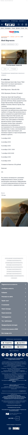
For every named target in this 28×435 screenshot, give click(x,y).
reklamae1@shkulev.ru (14, 385)
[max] (15, 354)
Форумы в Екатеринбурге (14, 273)
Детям (18, 28)
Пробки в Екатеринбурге (14, 271)
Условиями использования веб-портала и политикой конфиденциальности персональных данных (14, 398)
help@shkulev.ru (11, 380)
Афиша (12, 36)
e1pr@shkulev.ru (22, 391)
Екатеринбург (5, 36)
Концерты (8, 28)
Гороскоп (14, 278)
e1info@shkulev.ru (20, 378)
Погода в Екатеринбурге (14, 269)
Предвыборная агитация (9, 325)
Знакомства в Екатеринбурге (14, 267)
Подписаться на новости (9, 284)
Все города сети (7, 333)
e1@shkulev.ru (21, 376)
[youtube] (23, 354)
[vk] (7, 354)
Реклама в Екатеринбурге (14, 265)
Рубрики (4, 292)
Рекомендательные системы (14, 407)
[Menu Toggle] (2, 24)
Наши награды (6, 309)
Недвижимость (5, 20)
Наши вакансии (6, 313)
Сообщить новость (8, 288)
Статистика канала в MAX (10, 329)
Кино (2, 28)
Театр (13, 28)
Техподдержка (6, 317)
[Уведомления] (22, 24)
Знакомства (22, 20)
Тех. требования (7, 321)
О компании (5, 305)
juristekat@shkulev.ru (14, 379)
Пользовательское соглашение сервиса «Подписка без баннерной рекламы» (14, 410)
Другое (17, 36)
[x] (19, 354)
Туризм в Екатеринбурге (14, 260)
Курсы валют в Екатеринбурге (14, 258)
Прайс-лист (5, 300)
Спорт (22, 28)
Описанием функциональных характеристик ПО (14, 396)
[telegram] (3, 354)
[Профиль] (26, 24)
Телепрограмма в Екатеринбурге (14, 275)
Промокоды (14, 20)
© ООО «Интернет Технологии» (14, 424)
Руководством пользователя (14, 395)
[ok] (11, 354)
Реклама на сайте (7, 296)
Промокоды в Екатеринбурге (14, 262)
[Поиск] (19, 24)
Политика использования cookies (14, 405)
